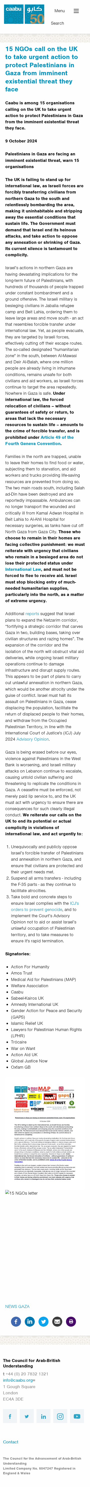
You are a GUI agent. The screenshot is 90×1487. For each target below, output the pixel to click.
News (11, 1306)
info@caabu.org (18, 1380)
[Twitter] (43, 1321)
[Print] (71, 1321)
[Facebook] (16, 1321)
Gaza (24, 1306)
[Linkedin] (30, 1321)
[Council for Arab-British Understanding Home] (24, 14)
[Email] (57, 1321)
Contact (10, 1442)
